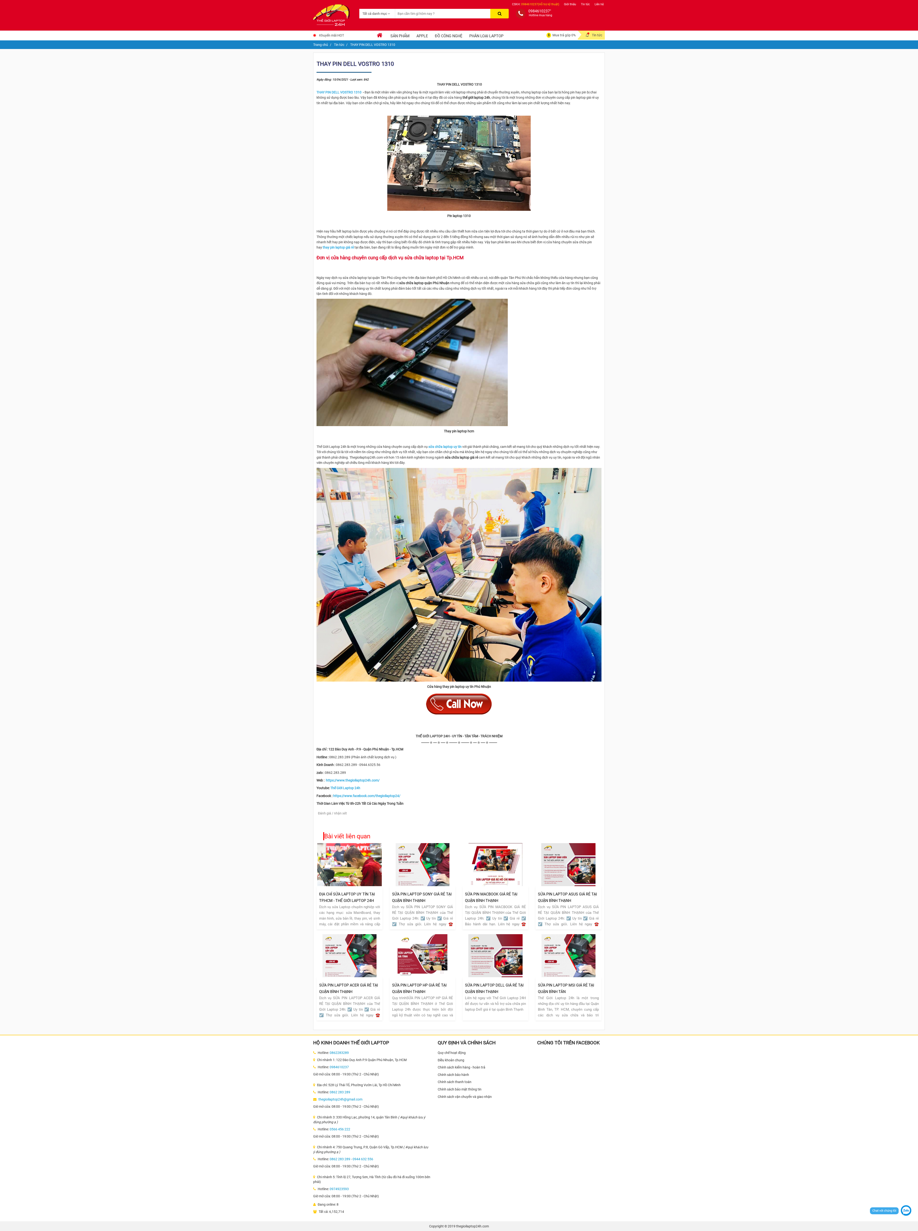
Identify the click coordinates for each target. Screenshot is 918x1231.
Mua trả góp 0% (564, 35)
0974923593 (339, 1189)
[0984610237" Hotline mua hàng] (520, 14)
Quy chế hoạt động (452, 1053)
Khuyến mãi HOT (331, 35)
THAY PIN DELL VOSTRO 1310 (339, 92)
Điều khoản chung (451, 1060)
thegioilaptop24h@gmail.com (340, 1099)
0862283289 (339, 1053)
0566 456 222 (340, 1129)
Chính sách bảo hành (453, 1075)
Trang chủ (320, 45)
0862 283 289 (340, 1092)
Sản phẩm (400, 36)
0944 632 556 (363, 1159)
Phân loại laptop (486, 36)
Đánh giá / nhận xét (332, 813)
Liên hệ (599, 4)
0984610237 (339, 1067)
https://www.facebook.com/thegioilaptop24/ (366, 796)
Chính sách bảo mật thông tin (459, 1089)
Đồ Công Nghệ (448, 36)
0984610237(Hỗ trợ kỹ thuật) (540, 4)
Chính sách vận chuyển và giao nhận (465, 1097)
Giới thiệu (570, 4)
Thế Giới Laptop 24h (345, 788)
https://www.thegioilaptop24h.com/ (353, 780)
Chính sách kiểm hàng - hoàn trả (461, 1067)
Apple (422, 36)
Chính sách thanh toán (454, 1082)
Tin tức (585, 4)
